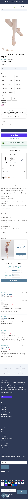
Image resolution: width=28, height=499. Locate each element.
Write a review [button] (14, 280)
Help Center (4, 421)
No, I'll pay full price (21, 255)
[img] (4, 293)
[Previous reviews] (2, 114)
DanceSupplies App (6, 441)
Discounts (3, 432)
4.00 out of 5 (17, 266)
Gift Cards (3, 436)
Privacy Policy (4, 443)
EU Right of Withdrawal (7, 416)
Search (2, 418)
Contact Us (3, 405)
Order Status (4, 409)
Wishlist (3, 434)
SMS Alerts (4, 445)
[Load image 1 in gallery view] (14, 33)
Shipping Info (4, 407)
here (23, 228)
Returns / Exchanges (6, 412)
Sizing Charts (4, 414)
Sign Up (5, 467)
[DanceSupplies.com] (13, 6)
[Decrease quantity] (2, 124)
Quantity (3, 121)
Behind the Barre (5, 448)
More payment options (14, 138)
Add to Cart (14, 130)
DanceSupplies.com (8, 494)
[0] (24, 6)
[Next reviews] (26, 114)
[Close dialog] (26, 240)
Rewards (3, 429)
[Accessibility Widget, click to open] (7, 496)
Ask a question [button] (14, 284)
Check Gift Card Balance (7, 438)
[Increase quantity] (10, 124)
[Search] (2, 10)
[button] (4, 59)
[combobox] (14, 10)
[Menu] (1, 6)
